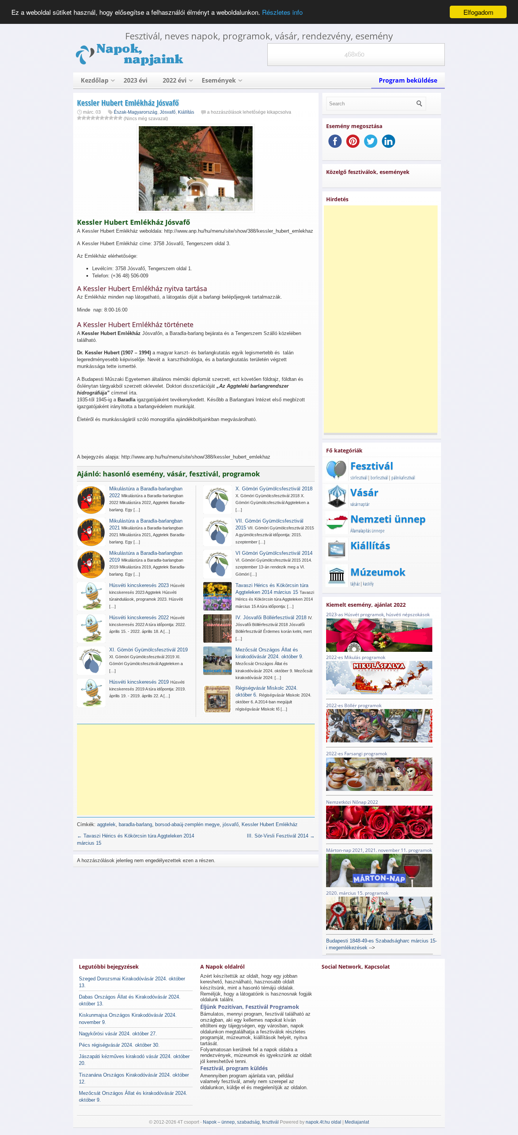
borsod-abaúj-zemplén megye (187, 824)
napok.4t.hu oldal (323, 1122)
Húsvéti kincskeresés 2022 (139, 617)
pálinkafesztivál (403, 477)
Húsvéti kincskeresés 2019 (139, 682)
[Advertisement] (198, 769)
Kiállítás (186, 112)
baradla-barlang (135, 824)
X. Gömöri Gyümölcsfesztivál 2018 (273, 489)
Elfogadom (478, 12)
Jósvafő (168, 112)
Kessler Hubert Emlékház (270, 824)
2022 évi (175, 80)
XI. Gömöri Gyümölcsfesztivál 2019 (148, 650)
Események (219, 80)
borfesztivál (379, 477)
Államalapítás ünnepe (367, 530)
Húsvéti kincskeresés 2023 (139, 585)
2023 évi (136, 80)
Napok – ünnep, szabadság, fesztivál (241, 1122)
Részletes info (282, 12)
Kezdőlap (94, 80)
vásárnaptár (360, 504)
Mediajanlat (357, 1122)
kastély (368, 583)
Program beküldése (408, 80)
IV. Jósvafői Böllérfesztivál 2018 (270, 617)
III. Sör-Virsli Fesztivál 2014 (281, 836)
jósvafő (231, 824)
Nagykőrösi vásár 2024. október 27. (118, 1033)
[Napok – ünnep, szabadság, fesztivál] (130, 64)
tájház (354, 583)
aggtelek (106, 824)
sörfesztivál (358, 477)
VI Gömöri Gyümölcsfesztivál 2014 (273, 553)
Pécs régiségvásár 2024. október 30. (119, 1045)
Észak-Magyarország (135, 112)
